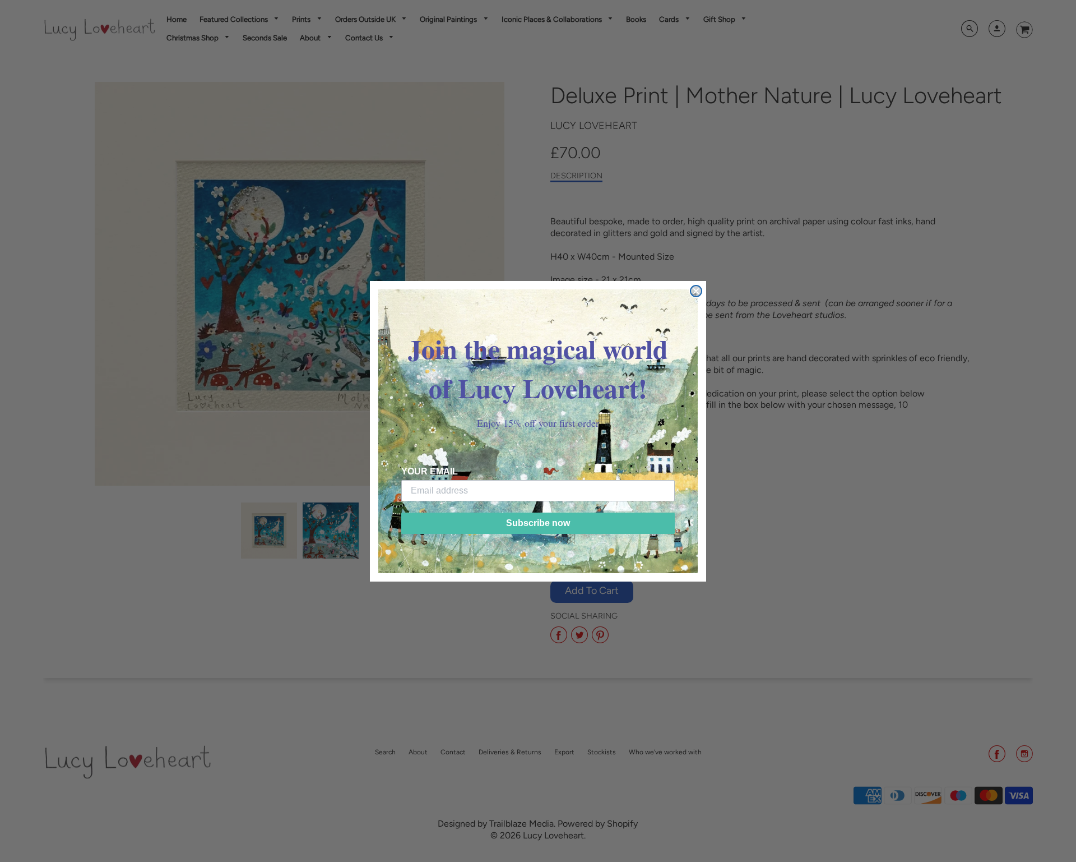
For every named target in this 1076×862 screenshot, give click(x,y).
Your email (429, 471)
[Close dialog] (696, 291)
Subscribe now (538, 523)
